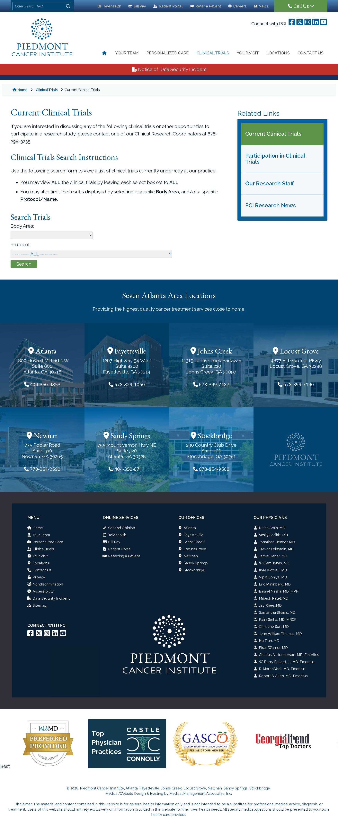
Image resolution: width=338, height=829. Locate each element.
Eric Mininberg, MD (275, 584)
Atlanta (45, 351)
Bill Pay (139, 6)
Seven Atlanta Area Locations (169, 295)
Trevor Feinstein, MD (276, 549)
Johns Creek (214, 351)
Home (22, 90)
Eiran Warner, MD (273, 648)
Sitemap (40, 605)
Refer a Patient (208, 6)
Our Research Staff (269, 183)
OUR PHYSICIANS (270, 517)
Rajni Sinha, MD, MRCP (278, 619)
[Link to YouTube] (63, 635)
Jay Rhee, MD (270, 605)
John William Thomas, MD (280, 633)
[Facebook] (30, 635)
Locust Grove (298, 351)
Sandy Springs (129, 435)
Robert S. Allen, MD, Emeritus (283, 676)
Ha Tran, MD (269, 641)
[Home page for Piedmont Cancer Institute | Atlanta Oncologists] (42, 38)
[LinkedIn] (55, 635)
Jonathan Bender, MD (277, 542)
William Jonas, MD (274, 563)
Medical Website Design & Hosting (134, 793)
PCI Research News (270, 205)
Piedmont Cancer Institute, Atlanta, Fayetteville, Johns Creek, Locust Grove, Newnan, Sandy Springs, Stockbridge (175, 788)
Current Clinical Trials (273, 134)
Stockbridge (214, 435)
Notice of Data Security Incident (172, 69)
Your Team (127, 53)
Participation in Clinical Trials (275, 158)
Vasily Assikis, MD (273, 535)
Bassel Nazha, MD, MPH (279, 591)
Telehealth (111, 6)
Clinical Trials (213, 53)
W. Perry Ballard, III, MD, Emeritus (287, 662)
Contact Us (311, 53)
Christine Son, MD (274, 626)
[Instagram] (47, 635)
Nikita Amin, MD (272, 528)
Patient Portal (119, 549)
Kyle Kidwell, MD (273, 570)
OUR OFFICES (191, 517)
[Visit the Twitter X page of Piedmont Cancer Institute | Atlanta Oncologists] (39, 635)
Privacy (39, 577)
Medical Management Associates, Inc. (200, 793)
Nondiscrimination (48, 584)
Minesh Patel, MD (273, 598)
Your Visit (248, 53)
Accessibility (43, 591)
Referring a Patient (124, 556)
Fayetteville (129, 351)
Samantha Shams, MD (277, 612)
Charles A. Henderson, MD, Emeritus (289, 655)
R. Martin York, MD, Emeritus (282, 669)
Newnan (45, 435)
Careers (239, 6)
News (263, 6)
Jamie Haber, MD (273, 556)
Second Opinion (121, 528)
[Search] (68, 6)
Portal (170, 6)
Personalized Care (168, 53)
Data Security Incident (51, 598)
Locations (278, 53)
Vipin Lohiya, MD (273, 577)
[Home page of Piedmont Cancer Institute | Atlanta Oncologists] (104, 53)
